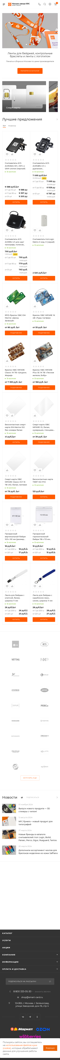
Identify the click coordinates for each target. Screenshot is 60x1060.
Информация (10, 962)
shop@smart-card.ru (32, 997)
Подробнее (16, 333)
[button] (26, 44)
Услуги (6, 940)
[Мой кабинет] (50, 4)
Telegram (30, 1017)
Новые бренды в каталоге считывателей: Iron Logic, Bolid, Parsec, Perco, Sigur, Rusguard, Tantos (38, 837)
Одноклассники (37, 1017)
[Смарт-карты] (24, 96)
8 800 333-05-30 (22, 991)
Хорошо (50, 1048)
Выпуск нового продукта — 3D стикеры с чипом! (34, 810)
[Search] (45, 4)
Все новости (57, 797)
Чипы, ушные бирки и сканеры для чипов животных (30, 55)
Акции (6, 947)
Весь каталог (57, 119)
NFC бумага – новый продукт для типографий (36, 823)
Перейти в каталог (30, 71)
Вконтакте (23, 1017)
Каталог (7, 933)
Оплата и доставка (14, 969)
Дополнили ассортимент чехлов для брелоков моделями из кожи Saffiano (38, 851)
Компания (8, 955)
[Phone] (39, 4)
